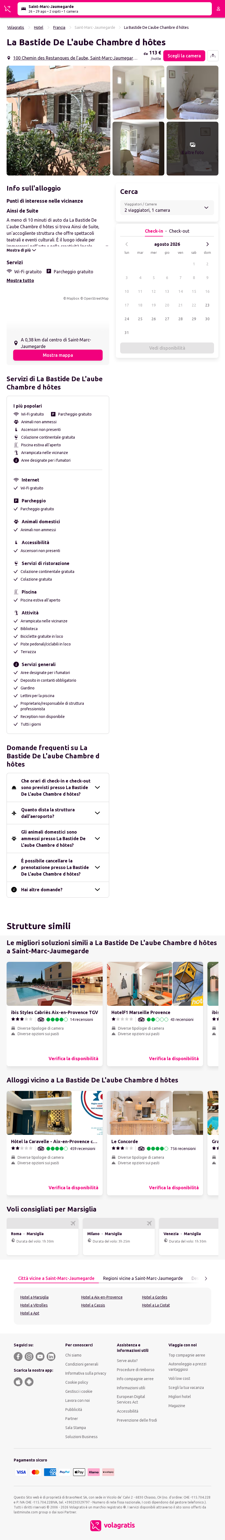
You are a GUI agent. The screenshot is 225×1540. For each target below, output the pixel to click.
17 (127, 305)
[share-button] (213, 56)
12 (153, 291)
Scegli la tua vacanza (186, 1387)
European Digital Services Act (131, 1399)
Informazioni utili (131, 1388)
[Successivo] (207, 244)
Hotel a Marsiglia (34, 1297)
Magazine (176, 1405)
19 (153, 305)
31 (127, 332)
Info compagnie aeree (135, 1379)
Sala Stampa (75, 1427)
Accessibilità (127, 1411)
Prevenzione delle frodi (137, 1420)
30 (207, 319)
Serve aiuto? (127, 1360)
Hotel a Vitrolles (34, 1305)
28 (180, 319)
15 (194, 291)
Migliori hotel (179, 1396)
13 (167, 291)
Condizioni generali (81, 1364)
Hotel (38, 27)
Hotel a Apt (29, 1313)
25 (140, 319)
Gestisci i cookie (78, 1391)
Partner (71, 1418)
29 (194, 319)
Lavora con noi (77, 1400)
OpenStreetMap (96, 298)
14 (180, 291)
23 (207, 305)
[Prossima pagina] (205, 1278)
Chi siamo (73, 1355)
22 (194, 305)
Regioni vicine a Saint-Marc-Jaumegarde (143, 1278)
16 (207, 291)
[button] (58, 121)
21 (180, 305)
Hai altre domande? (42, 889)
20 (167, 305)
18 (140, 305)
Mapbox (73, 298)
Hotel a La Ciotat (156, 1305)
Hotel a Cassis (93, 1305)
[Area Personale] (218, 8)
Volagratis (15, 27)
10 (127, 291)
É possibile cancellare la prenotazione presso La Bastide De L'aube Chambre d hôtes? (55, 867)
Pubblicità (73, 1409)
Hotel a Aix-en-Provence (102, 1297)
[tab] (56, 1278)
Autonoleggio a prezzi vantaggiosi (187, 1367)
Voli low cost (179, 1378)
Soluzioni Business (81, 1437)
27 (167, 319)
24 (127, 319)
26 (153, 319)
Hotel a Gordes (154, 1297)
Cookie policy (76, 1382)
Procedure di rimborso (135, 1370)
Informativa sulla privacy (85, 1373)
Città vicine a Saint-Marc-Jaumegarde (56, 1278)
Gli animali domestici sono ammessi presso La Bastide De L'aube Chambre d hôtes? (53, 838)
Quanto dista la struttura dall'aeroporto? (48, 813)
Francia (59, 27)
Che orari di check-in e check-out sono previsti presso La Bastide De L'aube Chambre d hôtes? (56, 787)
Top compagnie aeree (186, 1355)
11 (140, 291)
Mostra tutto (20, 280)
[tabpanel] (112, 1306)
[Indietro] (127, 244)
